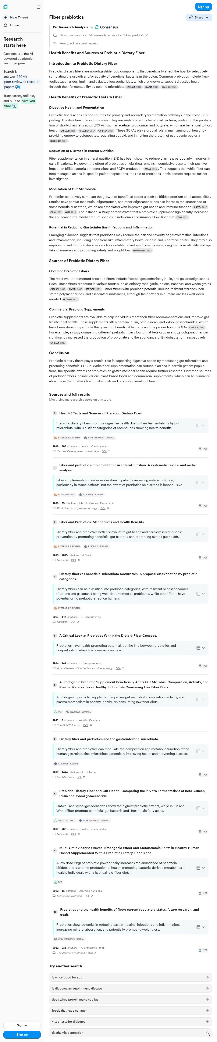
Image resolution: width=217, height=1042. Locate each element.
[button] (203, 7)
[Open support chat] (209, 1034)
